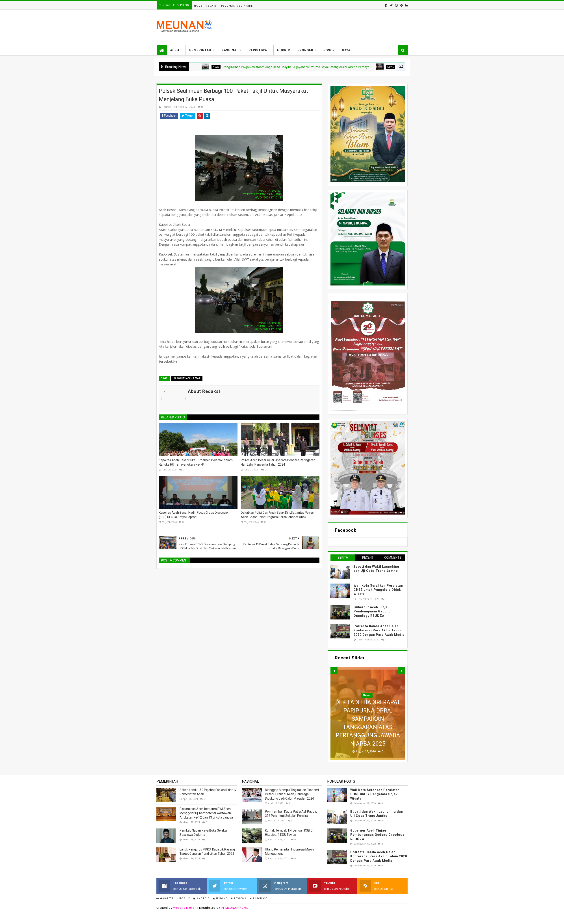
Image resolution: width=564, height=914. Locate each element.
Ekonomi (305, 50)
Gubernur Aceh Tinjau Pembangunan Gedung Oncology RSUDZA (372, 611)
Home (198, 6)
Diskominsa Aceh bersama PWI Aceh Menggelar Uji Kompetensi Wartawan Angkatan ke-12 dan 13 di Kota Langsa (206, 813)
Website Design (185, 907)
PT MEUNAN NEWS (234, 907)
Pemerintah (200, 50)
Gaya (346, 50)
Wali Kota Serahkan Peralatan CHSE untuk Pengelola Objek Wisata (378, 590)
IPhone (221, 898)
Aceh (174, 50)
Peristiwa (258, 50)
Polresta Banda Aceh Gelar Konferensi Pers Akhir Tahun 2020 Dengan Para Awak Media (379, 630)
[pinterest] (401, 5)
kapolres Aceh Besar (186, 378)
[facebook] (386, 5)
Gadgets (166, 898)
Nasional (229, 50)
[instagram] (396, 5)
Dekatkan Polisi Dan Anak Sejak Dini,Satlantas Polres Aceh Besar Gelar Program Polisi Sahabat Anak (277, 515)
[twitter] (391, 5)
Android (203, 898)
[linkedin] (406, 5)
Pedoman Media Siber (238, 6)
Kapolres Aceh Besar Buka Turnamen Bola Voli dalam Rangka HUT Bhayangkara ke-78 (196, 462)
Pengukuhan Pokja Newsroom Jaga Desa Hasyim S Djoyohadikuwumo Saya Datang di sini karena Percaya (254, 67)
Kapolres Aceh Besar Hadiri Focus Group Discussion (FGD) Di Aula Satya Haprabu (194, 515)
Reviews (239, 898)
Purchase (260, 898)
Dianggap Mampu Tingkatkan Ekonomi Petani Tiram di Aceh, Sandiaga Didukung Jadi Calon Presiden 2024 (292, 794)
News (349, 66)
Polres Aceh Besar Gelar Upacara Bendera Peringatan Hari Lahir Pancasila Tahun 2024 (278, 462)
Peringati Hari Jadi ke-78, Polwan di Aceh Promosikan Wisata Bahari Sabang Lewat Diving (368, 727)
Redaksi (212, 6)
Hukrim (284, 50)
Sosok (329, 50)
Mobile (184, 898)
